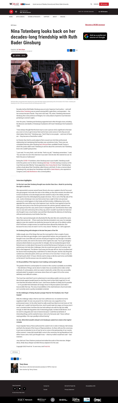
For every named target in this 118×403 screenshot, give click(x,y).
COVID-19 (26, 161)
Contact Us (46, 386)
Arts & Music (20, 16)
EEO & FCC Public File (70, 386)
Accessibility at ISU (90, 386)
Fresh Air (47, 346)
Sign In (96, 4)
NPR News (13, 25)
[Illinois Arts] (76, 400)
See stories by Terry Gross (28, 369)
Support (46, 16)
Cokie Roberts (55, 169)
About (55, 16)
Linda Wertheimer (31, 171)
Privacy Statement (69, 389)
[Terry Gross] (14, 368)
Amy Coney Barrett (52, 165)
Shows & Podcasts (34, 16)
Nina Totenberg (26, 111)
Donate (104, 4)
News (11, 16)
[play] (11, 12)
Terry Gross (22, 49)
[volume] (16, 12)
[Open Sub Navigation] (14, 16)
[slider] (18, 11)
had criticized (43, 144)
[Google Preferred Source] (95, 36)
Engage (62, 16)
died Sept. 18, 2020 (49, 163)
